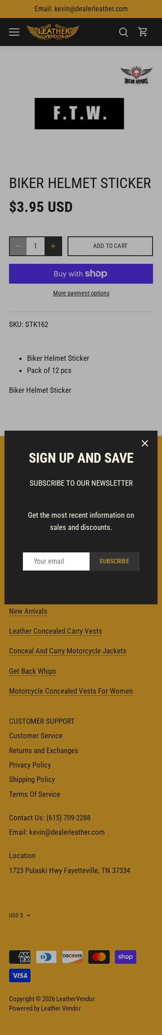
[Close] (145, 443)
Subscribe (114, 561)
